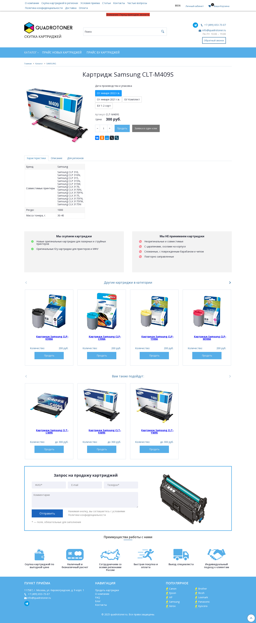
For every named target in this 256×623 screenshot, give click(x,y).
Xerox (172, 606)
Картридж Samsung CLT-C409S (52, 431)
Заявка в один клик (146, 128)
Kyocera (202, 606)
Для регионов (75, 158)
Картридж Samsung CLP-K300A (52, 338)
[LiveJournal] (117, 138)
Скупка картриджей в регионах (59, 3)
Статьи (106, 3)
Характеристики (36, 158)
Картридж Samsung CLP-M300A (210, 338)
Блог (98, 601)
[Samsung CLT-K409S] (102, 405)
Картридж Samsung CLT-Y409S (157, 431)
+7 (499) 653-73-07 (215, 24)
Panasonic (204, 601)
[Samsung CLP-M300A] (207, 311)
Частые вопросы (137, 3)
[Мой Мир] (107, 138)
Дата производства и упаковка (113, 86)
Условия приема (90, 3)
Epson (172, 593)
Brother (202, 588)
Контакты (119, 3)
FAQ (97, 597)
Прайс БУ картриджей (103, 52)
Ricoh (201, 593)
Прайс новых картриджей (62, 52)
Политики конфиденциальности (87, 515)
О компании (32, 3)
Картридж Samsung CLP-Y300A (157, 338)
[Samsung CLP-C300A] (102, 311)
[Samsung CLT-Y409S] (154, 405)
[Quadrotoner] (48, 29)
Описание (56, 158)
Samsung (174, 601)
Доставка (70, 8)
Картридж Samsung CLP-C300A (105, 338)
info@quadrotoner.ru (214, 30)
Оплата (83, 8)
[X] (112, 138)
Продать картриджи (107, 590)
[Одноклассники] (102, 138)
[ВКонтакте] (97, 138)
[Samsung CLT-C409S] (49, 405)
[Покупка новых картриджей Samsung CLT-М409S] (57, 115)
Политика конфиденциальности (44, 8)
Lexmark (203, 597)
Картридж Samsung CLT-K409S (105, 431)
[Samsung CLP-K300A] (49, 311)
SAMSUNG (51, 63)
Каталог (30, 52)
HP (170, 597)
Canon (172, 588)
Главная (28, 63)
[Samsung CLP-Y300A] (154, 311)
